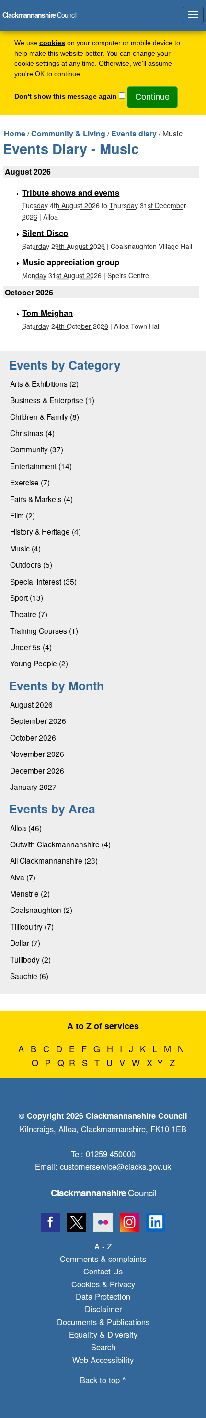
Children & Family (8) (44, 416)
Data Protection (103, 1296)
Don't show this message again (65, 96)
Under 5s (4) (31, 646)
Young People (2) (39, 663)
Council (103, 1192)
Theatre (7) (28, 613)
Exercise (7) (30, 482)
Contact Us (103, 1271)
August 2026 (31, 704)
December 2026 (37, 770)
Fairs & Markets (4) (41, 499)
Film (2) (22, 515)
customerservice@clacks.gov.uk (115, 1166)
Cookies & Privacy (103, 1284)
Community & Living (68, 133)
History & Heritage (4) (45, 531)
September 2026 (38, 720)
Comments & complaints (103, 1258)
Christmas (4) (32, 433)
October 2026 (33, 737)
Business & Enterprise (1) (52, 399)
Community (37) (36, 449)
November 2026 (37, 753)
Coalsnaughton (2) (41, 909)
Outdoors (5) (31, 564)
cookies (52, 42)
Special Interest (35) (43, 581)
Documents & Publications (103, 1322)
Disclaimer (103, 1309)
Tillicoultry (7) (32, 926)
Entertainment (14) (41, 466)
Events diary (134, 133)
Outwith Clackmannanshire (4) (60, 844)
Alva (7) (22, 877)
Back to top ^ (103, 1379)
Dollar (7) (25, 942)
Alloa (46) (26, 827)
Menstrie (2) (30, 893)
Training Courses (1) (44, 630)
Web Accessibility (103, 1359)
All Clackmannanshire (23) (54, 860)
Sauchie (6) (29, 975)
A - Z (103, 1246)
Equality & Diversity (103, 1334)
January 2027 (33, 786)
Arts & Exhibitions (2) (44, 383)
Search (103, 1346)
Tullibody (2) (30, 959)
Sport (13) (26, 597)
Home (14, 133)
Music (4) (25, 548)
